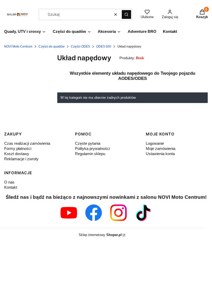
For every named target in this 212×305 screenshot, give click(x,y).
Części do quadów (52, 46)
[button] (126, 14)
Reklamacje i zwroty (21, 159)
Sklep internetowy (100, 235)
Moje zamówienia (160, 148)
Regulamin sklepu (90, 153)
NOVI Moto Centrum (18, 46)
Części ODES (80, 46)
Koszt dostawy (16, 153)
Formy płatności (17, 148)
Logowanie (155, 143)
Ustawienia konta (160, 153)
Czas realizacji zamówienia (27, 143)
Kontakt (10, 187)
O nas (9, 182)
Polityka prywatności (92, 148)
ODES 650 (103, 46)
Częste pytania (87, 143)
